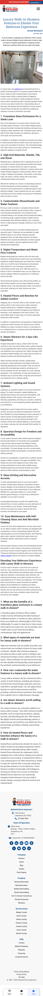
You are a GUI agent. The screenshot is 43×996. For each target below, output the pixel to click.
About (21, 862)
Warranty (21, 950)
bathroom (18, 89)
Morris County (21, 919)
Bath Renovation (21, 885)
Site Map (21, 977)
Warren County (21, 933)
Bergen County (21, 912)
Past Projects (21, 872)
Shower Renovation (21, 882)
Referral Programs (21, 946)
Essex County (22, 916)
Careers (21, 869)
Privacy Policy (21, 974)
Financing (21, 953)
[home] (10, 8)
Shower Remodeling (21, 892)
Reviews (21, 858)
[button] (36, 2)
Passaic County (21, 923)
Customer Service (21, 957)
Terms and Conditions (21, 972)
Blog (21, 865)
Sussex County (21, 926)
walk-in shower (6, 556)
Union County (22, 930)
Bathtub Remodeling (21, 889)
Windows (21, 903)
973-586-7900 (23, 819)
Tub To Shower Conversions (21, 896)
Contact (21, 943)
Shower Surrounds (21, 899)
